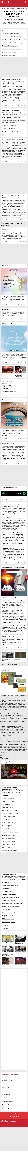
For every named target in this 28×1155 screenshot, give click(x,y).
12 (11, 128)
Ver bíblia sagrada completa (9, 850)
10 (7, 128)
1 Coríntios (5, 897)
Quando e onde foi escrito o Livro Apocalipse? (14, 39)
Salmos (6, 822)
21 (15, 131)
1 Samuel (4, 810)
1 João (4, 919)
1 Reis (15, 810)
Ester (13, 816)
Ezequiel (4, 835)
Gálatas (4, 909)
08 (2, 128)
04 (9, 125)
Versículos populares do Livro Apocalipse (12, 43)
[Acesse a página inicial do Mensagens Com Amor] (14, 2)
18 (9, 131)
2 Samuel (10, 810)
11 (9, 128)
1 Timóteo (4, 906)
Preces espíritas (5, 1090)
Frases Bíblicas (5, 1087)
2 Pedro (13, 922)
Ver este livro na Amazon (6, 710)
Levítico (13, 798)
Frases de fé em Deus (7, 1108)
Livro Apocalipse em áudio (9, 52)
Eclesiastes (5, 826)
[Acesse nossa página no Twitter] (10, 1116)
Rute (11, 807)
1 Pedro (8, 922)
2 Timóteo (10, 906)
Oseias (13, 835)
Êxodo (9, 798)
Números (4, 801)
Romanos (16, 906)
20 (13, 131)
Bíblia (9, 8)
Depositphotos (13, 1121)
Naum (3, 844)
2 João (8, 919)
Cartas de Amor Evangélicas (8, 1083)
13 (13, 128)
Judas (12, 916)
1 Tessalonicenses (7, 903)
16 (5, 131)
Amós (6, 838)
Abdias (4, 841)
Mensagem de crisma (7, 1080)
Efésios (17, 897)
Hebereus (7, 916)
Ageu (3, 847)
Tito (3, 916)
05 (11, 125)
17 (7, 131)
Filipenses (4, 900)
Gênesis (4, 798)
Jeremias (8, 832)
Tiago (3, 922)
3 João (12, 919)
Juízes (7, 807)
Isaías (3, 832)
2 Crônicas (15, 813)
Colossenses (11, 900)
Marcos (8, 885)
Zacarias (8, 847)
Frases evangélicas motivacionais (9, 1077)
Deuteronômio (11, 801)
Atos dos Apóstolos (7, 891)
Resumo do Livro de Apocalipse (10, 46)
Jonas (8, 841)
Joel (3, 838)
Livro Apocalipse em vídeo (9, 55)
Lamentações (15, 832)
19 (11, 131)
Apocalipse (25, 8)
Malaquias (11, 838)
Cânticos (11, 826)
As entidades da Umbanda (8, 1101)
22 (18, 131)
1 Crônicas (9, 813)
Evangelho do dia (6, 1094)
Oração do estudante (6, 1097)
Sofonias (14, 844)
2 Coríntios (11, 897)
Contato (21, 1120)
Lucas (12, 885)
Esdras (4, 816)
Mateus (4, 885)
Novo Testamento (16, 8)
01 (2, 125)
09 (5, 128)
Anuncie (25, 1120)
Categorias (4, 8)
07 (15, 125)
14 (15, 128)
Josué (3, 807)
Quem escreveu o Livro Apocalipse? (11, 36)
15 (2, 131)
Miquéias (13, 841)
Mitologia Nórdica (6, 1104)
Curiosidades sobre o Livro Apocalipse (12, 49)
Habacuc (8, 844)
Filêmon (9, 909)
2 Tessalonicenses (17, 903)
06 (13, 125)
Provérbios (12, 822)
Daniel (9, 835)
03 (7, 125)
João (16, 885)
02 (5, 125)
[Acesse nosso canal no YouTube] (17, 1116)
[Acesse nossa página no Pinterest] (14, 1116)
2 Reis (3, 813)
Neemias (9, 816)
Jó (2, 822)
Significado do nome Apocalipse (10, 33)
